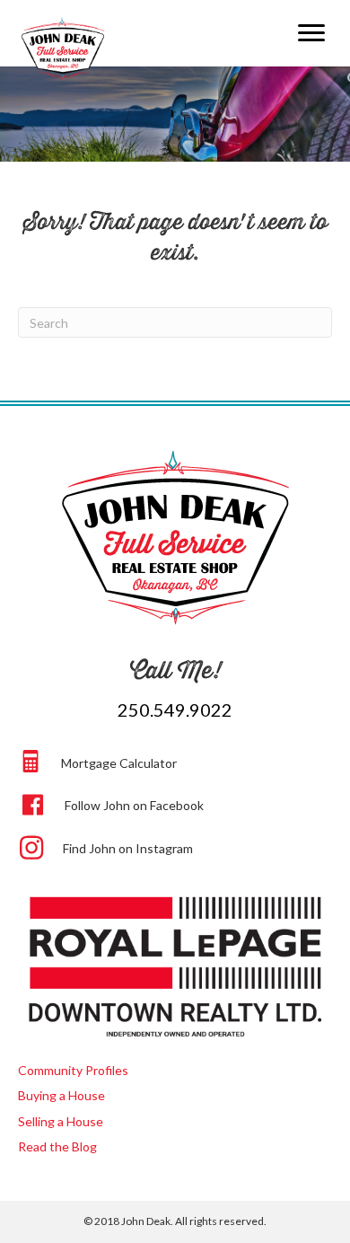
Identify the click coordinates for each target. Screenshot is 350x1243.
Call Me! (175, 669)
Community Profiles (73, 1070)
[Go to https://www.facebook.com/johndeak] (177, 803)
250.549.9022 (175, 709)
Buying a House (61, 1095)
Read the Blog (57, 1146)
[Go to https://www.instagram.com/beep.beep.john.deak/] (177, 846)
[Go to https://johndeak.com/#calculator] (177, 761)
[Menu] (311, 33)
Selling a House (60, 1121)
